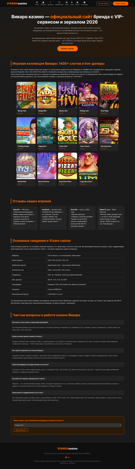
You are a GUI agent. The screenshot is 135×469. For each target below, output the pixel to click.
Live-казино (84, 4)
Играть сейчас (67, 48)
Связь (66, 4)
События (43, 4)
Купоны (77, 4)
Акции (72, 4)
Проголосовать (21, 430)
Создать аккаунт (120, 3)
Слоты (37, 4)
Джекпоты (51, 4)
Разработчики (59, 4)
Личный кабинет (103, 3)
